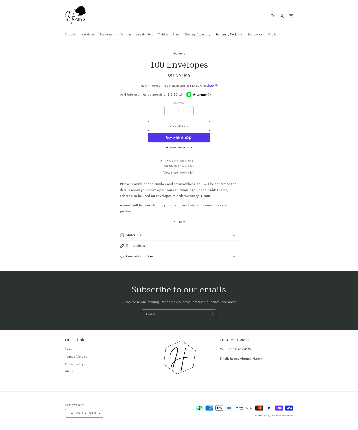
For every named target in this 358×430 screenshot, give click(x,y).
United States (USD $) (82, 413)
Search (70, 349)
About (69, 371)
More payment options (179, 147)
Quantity (179, 102)
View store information (179, 172)
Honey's (268, 416)
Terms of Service (76, 356)
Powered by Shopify (282, 416)
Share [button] (181, 222)
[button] (108, 34)
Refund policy (74, 364)
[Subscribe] (211, 314)
